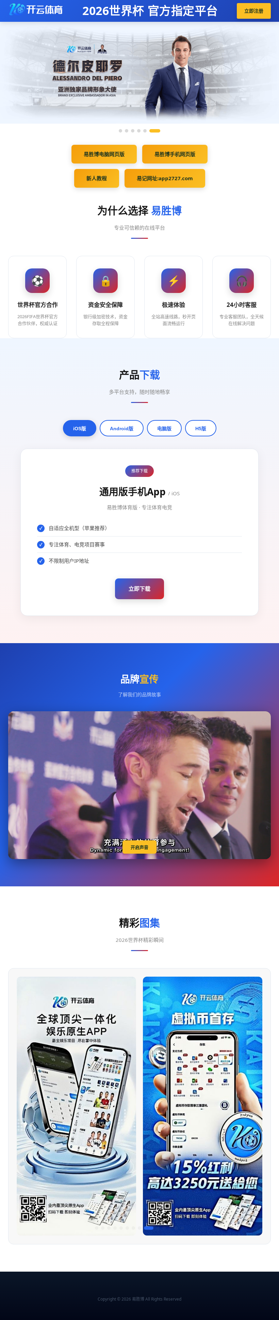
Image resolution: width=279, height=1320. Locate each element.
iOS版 (79, 428)
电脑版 (164, 428)
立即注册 (253, 10)
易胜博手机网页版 (174, 154)
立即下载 (139, 588)
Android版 (121, 428)
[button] (96, 1228)
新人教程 (96, 178)
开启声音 (139, 847)
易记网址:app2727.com (165, 178)
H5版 (200, 428)
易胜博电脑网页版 (104, 154)
